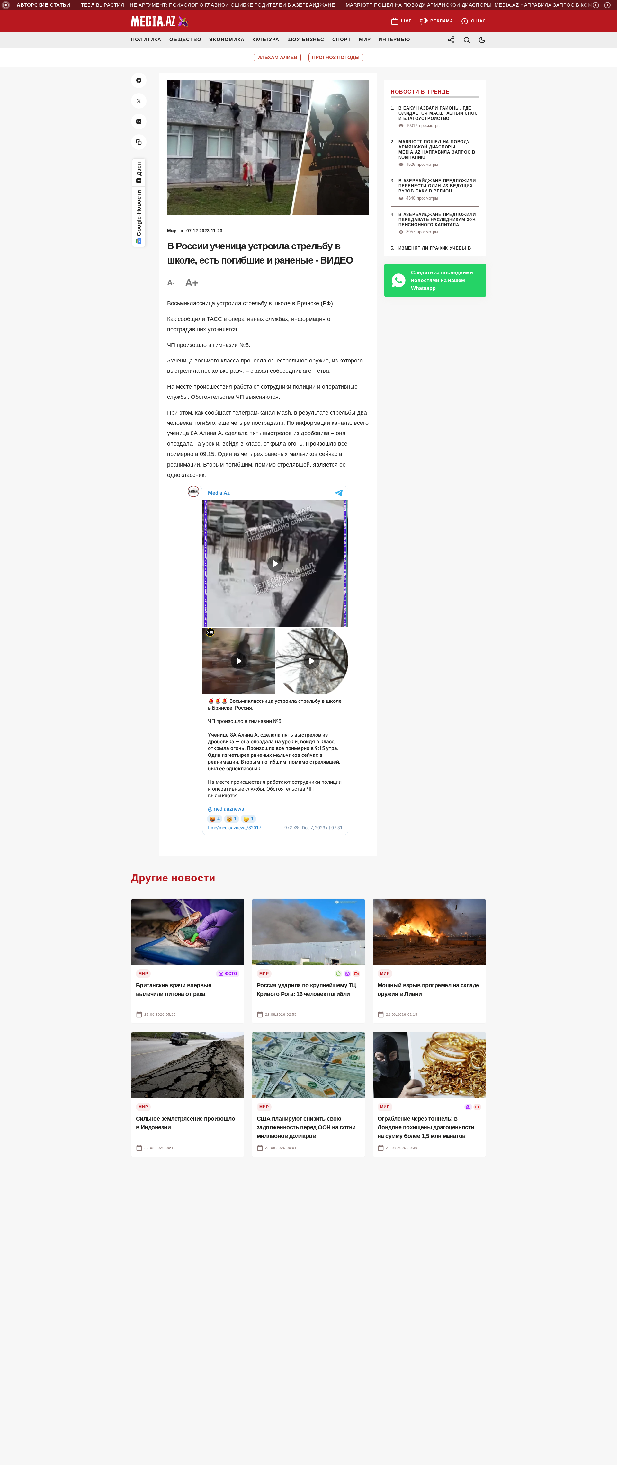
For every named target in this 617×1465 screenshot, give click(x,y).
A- (171, 282)
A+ (191, 283)
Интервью (394, 39)
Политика (146, 39)
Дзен (139, 169)
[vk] (139, 121)
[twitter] (139, 101)
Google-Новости (139, 213)
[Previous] (596, 5)
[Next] (607, 5)
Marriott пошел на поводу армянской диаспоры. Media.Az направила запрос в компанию (467, 5)
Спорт (341, 39)
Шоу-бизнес (306, 39)
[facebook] (139, 80)
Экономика (227, 39)
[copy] (139, 142)
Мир (365, 39)
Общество (185, 39)
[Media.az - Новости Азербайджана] (160, 21)
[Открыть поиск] (466, 40)
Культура (266, 39)
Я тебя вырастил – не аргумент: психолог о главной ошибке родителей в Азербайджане (194, 5)
